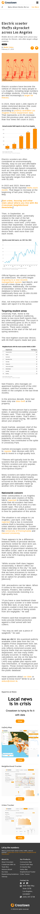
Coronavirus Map (26, 862)
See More (35, 7)
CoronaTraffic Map (26, 864)
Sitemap (4, 876)
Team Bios (5, 867)
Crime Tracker (25, 874)
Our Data (5, 872)
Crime (4, 44)
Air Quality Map (25, 867)
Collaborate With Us (8, 864)
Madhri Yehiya (9, 47)
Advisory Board (7, 869)
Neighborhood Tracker (27, 872)
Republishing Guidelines (10, 874)
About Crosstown (7, 862)
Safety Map (24, 869)
